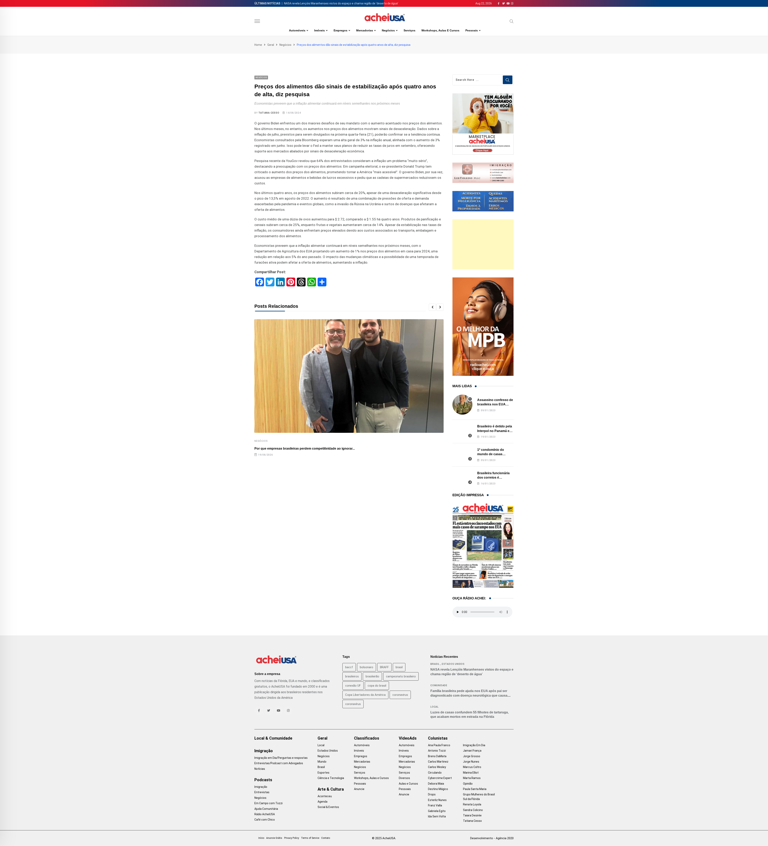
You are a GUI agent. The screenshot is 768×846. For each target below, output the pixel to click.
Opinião (468, 783)
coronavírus (353, 704)
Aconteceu (325, 796)
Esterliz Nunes (437, 800)
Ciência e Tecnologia (331, 778)
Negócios (388, 30)
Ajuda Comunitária (266, 808)
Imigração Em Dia (474, 745)
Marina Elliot (471, 772)
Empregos (340, 30)
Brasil (435, 664)
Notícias (259, 768)
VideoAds (408, 738)
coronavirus (400, 695)
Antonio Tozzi (437, 750)
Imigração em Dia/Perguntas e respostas (281, 757)
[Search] (512, 21)
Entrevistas (261, 792)
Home (258, 44)
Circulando (435, 772)
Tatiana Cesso (268, 112)
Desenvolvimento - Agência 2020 (492, 838)
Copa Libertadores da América (365, 695)
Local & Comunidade (273, 738)
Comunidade (438, 685)
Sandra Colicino (473, 810)
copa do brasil (377, 685)
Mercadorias (364, 30)
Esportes (323, 772)
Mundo (322, 761)
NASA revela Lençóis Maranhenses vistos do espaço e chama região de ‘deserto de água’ (341, 3)
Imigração (263, 750)
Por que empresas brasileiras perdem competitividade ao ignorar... (304, 448)
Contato (325, 838)
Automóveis (297, 30)
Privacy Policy (291, 838)
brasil (399, 667)
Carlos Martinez (438, 761)
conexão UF (353, 685)
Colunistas (438, 738)
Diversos (404, 778)
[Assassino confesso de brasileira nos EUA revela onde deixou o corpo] (462, 405)
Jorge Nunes (471, 761)
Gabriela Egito (437, 811)
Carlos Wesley (437, 767)
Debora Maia (436, 783)
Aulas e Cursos (408, 783)
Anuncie (359, 789)
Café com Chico (264, 819)
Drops (432, 794)
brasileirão (372, 676)
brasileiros (352, 676)
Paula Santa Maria (474, 789)
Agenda (322, 801)
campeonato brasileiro (401, 676)
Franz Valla (435, 805)
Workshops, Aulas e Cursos (440, 30)
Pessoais (471, 30)
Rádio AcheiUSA (264, 814)
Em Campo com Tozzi (268, 803)
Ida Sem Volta (437, 816)
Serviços (409, 30)
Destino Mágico (438, 789)
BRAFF (384, 667)
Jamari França (472, 750)
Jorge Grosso (471, 756)
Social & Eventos (328, 807)
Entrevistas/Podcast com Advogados (278, 763)
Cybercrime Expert (440, 778)
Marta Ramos (472, 778)
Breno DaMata (437, 756)
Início (261, 838)
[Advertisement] (483, 244)
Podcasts (263, 779)
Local (434, 706)
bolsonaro (366, 667)
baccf (349, 667)
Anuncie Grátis (274, 838)
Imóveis (319, 30)
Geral (270, 44)
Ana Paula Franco (439, 745)
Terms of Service (310, 838)
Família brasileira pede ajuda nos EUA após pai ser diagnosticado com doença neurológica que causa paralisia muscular (468, 695)
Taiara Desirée (472, 815)
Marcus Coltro (472, 767)
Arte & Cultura (331, 789)
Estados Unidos (453, 664)
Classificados (366, 738)
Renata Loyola (472, 804)
